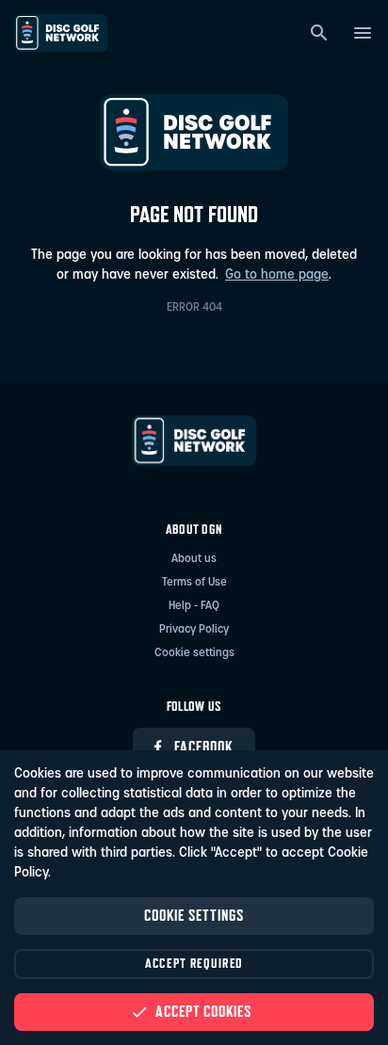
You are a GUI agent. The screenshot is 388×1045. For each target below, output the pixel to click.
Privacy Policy (194, 629)
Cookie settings (194, 653)
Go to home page (277, 275)
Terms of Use (194, 582)
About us (194, 559)
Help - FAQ (194, 606)
